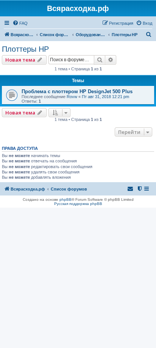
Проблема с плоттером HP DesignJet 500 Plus (77, 91)
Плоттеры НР (25, 49)
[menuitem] (20, 23)
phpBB (65, 199)
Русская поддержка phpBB (78, 204)
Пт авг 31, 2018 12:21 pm (105, 96)
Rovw (72, 96)
